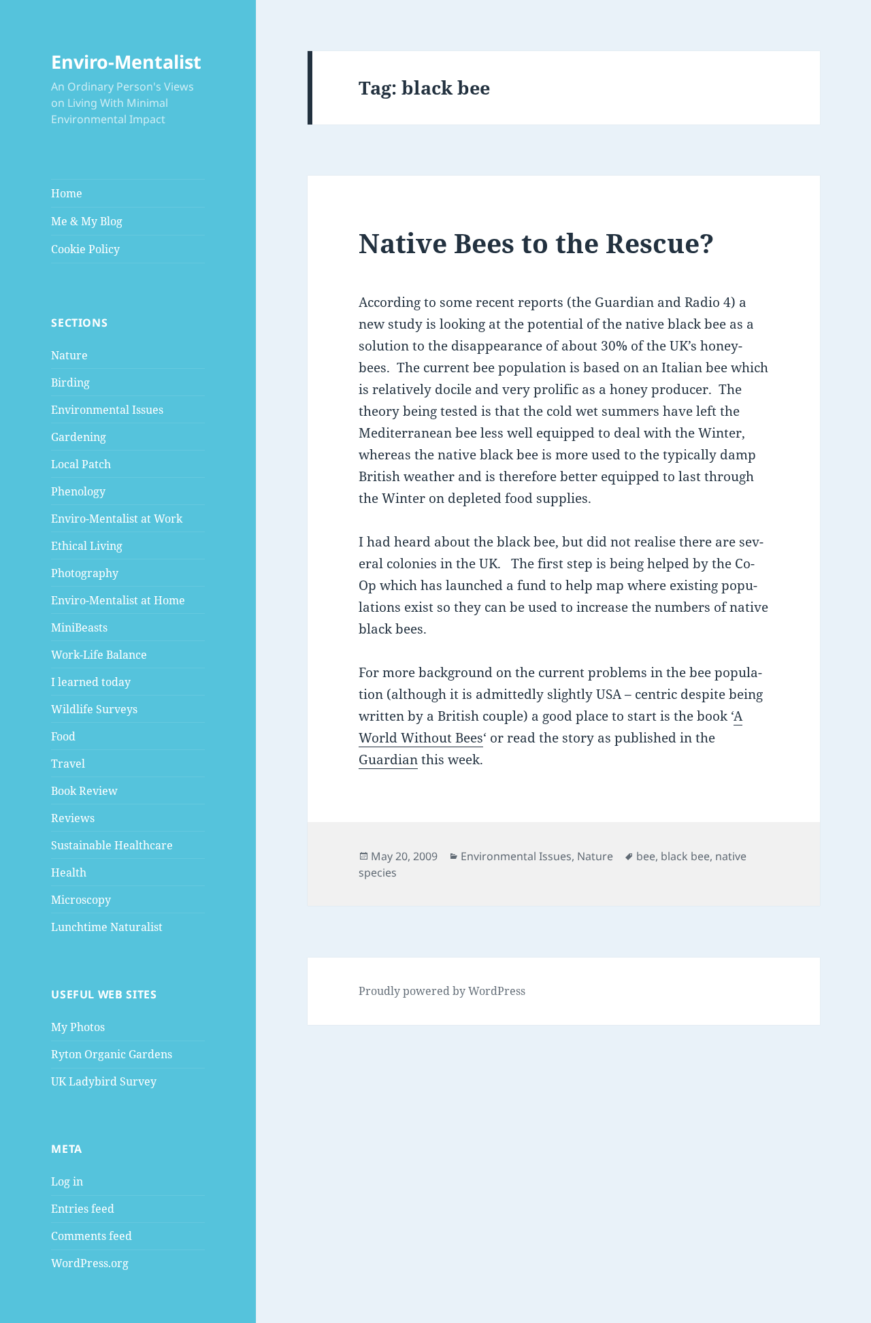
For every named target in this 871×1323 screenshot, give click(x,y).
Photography (84, 573)
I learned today (91, 681)
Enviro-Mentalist (126, 61)
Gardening (78, 436)
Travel (68, 763)
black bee (685, 856)
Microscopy (81, 899)
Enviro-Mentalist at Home (118, 600)
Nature (69, 355)
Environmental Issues (107, 409)
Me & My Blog (86, 221)
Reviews (73, 818)
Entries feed (82, 1208)
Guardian (388, 759)
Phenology (78, 491)
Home (66, 193)
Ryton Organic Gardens (111, 1054)
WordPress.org (90, 1263)
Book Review (84, 790)
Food (63, 736)
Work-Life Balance (99, 654)
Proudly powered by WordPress (442, 990)
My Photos (78, 1026)
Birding (70, 382)
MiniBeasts (79, 627)
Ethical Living (86, 545)
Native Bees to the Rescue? (536, 243)
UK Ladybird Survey (104, 1081)
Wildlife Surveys (94, 709)
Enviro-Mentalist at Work (116, 518)
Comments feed (91, 1235)
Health (68, 872)
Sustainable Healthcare (112, 845)
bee (645, 856)
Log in (67, 1181)
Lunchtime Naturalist (107, 926)
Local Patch (81, 464)
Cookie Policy (85, 249)
